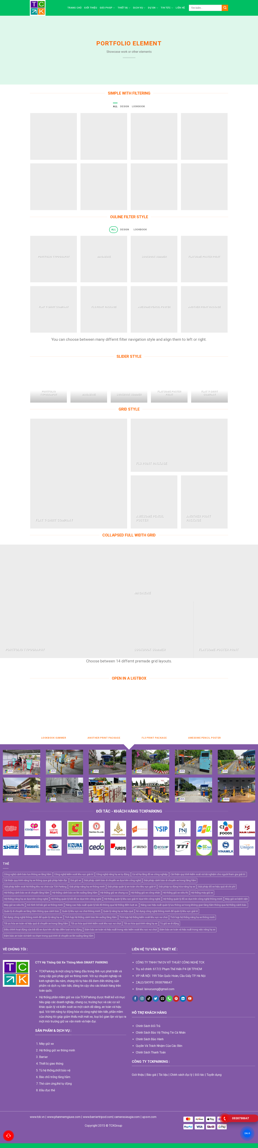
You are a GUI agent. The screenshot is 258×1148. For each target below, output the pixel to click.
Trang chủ (74, 7)
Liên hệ (180, 7)
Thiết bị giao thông (51, 1063)
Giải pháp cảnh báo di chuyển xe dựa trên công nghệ (112, 880)
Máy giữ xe (46, 1044)
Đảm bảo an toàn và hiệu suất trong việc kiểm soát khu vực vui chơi (121, 929)
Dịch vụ (138, 7)
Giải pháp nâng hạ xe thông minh (87, 886)
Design (124, 106)
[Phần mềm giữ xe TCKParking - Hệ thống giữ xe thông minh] (46, 8)
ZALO (247, 1133)
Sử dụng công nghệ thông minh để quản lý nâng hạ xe (33, 917)
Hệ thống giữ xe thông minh (57, 1050)
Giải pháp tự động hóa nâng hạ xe (177, 886)
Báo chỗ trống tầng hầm (54, 1077)
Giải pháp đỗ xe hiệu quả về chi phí (216, 886)
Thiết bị (123, 7)
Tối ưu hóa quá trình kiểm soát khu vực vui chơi (96, 923)
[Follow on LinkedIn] (183, 998)
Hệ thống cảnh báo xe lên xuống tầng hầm (74, 892)
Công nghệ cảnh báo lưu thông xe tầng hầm (27, 874)
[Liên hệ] (8, 1136)
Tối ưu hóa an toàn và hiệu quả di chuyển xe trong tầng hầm (36, 923)
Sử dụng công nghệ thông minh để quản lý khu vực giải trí (167, 911)
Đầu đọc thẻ (47, 1090)
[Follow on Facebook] (135, 998)
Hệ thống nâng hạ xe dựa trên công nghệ (26, 898)
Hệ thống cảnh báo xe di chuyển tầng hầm (26, 892)
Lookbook (138, 106)
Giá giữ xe (75, 880)
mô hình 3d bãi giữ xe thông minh (45, 904)
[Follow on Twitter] (156, 998)
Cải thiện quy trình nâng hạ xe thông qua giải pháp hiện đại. (35, 880)
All (115, 106)
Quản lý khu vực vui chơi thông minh (81, 911)
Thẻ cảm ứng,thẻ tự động (55, 1083)
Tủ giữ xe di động (169, 923)
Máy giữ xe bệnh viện (236, 898)
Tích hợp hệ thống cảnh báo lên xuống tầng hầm (91, 917)
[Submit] (225, 8)
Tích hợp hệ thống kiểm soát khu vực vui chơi (144, 917)
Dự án (151, 7)
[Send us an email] (162, 998)
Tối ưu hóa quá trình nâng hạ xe (140, 923)
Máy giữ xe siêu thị (14, 904)
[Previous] (30, 386)
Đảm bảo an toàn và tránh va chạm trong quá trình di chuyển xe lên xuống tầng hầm (48, 935)
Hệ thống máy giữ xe (202, 892)
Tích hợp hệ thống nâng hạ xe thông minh (192, 917)
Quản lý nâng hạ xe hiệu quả (118, 911)
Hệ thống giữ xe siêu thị (175, 892)
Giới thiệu (90, 7)
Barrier (43, 1057)
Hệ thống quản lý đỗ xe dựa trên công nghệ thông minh (192, 898)
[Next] (227, 386)
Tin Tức (166, 7)
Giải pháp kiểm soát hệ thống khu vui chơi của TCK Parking (35, 886)
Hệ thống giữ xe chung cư (114, 892)
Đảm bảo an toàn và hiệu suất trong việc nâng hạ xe (187, 929)
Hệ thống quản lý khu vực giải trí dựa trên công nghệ (132, 898)
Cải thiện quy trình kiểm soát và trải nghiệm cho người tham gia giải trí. (208, 874)
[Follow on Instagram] (142, 998)
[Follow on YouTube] (190, 998)
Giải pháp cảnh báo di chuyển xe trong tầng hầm (170, 880)
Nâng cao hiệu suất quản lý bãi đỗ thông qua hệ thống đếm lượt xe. (102, 904)
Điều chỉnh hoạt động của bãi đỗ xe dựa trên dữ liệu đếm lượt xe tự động (43, 929)
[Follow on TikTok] (149, 998)
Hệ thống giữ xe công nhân (145, 892)
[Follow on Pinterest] (176, 998)
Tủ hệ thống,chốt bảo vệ (54, 1070)
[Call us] (169, 998)
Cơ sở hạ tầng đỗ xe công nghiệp (150, 874)
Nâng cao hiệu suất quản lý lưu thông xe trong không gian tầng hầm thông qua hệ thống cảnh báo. (194, 904)
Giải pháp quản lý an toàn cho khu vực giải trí (132, 886)
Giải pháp (106, 7)
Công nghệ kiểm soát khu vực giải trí (73, 874)
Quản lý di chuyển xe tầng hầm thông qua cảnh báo (31, 911)
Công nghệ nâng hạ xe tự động (112, 874)
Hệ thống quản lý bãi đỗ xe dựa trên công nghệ (76, 898)
